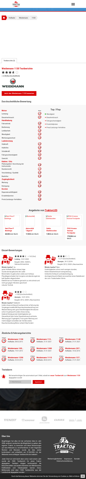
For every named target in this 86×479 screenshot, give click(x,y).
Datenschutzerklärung (64, 461)
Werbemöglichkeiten (55, 459)
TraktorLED (51, 210)
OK (83, 476)
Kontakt (77, 459)
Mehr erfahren (74, 476)
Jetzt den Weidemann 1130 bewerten (19, 93)
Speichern (38, 382)
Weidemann (23, 18)
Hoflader (12, 18)
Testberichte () (9, 61)
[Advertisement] (43, 39)
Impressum (68, 459)
